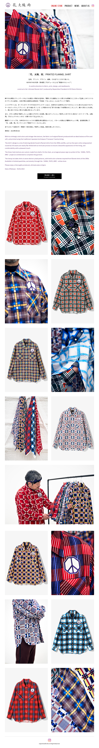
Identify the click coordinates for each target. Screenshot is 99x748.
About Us (85, 6)
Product (68, 6)
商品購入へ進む (49, 176)
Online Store (57, 6)
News (77, 6)
